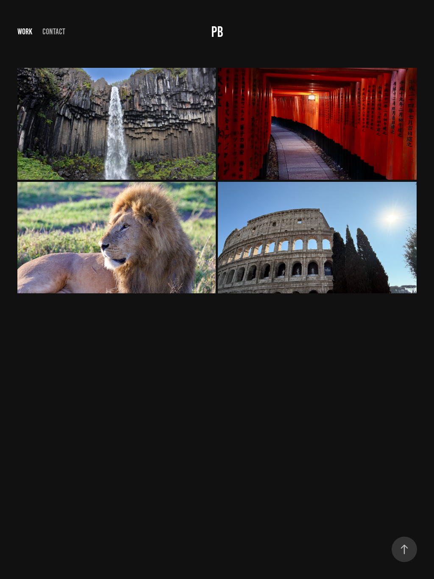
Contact (53, 31)
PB (217, 32)
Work (24, 31)
